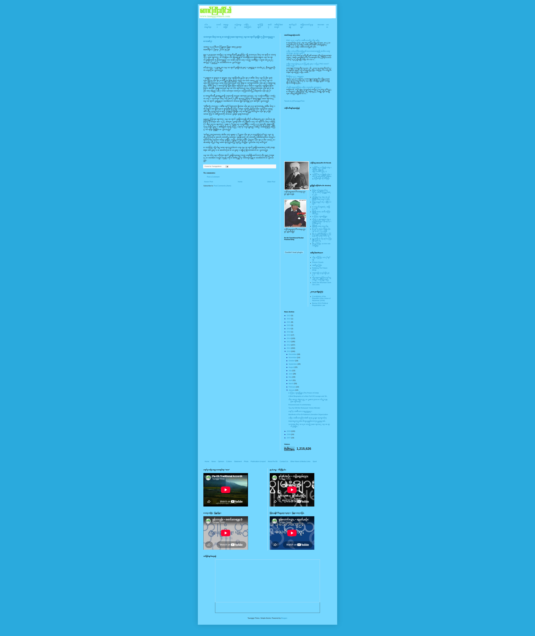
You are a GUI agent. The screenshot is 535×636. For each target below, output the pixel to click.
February (292, 387)
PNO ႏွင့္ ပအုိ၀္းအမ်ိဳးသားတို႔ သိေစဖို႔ (302, 40)
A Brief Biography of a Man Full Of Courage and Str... (308, 396)
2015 (289, 335)
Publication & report (258, 461)
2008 (289, 434)
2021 (289, 322)
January (292, 390)
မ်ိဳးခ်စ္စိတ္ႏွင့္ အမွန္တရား (295, 76)
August (291, 367)
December (293, 354)
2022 (289, 319)
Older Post (271, 182)
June (291, 374)
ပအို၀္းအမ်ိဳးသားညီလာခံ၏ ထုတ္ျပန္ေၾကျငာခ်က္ (307, 418)
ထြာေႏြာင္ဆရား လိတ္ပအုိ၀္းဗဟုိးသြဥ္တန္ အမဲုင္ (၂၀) (321, 192)
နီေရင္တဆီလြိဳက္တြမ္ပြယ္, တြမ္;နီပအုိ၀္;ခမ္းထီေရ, (321, 235)
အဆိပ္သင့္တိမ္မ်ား (317, 265)
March (291, 384)
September (293, 364)
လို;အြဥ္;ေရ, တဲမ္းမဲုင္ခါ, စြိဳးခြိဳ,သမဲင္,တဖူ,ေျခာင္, (321, 198)
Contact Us (284, 461)
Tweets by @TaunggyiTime (294, 101)
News (213, 461)
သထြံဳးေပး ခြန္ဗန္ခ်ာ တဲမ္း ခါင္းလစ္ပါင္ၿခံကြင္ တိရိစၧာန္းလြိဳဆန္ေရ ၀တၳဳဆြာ (321, 176)
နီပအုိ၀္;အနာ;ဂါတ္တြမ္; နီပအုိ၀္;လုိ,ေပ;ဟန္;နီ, (321, 230)
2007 (289, 438)
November (293, 357)
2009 (289, 431)
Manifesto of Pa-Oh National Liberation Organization (308, 414)
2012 (289, 345)
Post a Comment (213, 177)
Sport (315, 461)
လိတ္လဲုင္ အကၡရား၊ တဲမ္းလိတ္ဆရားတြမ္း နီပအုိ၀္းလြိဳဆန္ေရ (321, 221)
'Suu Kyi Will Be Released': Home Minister (304, 408)
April (291, 380)
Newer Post (208, 182)
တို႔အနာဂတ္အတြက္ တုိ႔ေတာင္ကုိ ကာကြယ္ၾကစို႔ (321, 279)
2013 (289, 342)
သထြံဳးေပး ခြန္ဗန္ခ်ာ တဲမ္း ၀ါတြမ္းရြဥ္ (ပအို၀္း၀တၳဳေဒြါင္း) (321, 170)
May (290, 377)
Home (240, 182)
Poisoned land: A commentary (299, 405)
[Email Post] (226, 166)
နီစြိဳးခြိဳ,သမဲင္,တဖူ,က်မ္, (320, 226)
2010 (289, 351)
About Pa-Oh (273, 461)
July (290, 371)
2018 (289, 329)
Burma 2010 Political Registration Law (320, 304)
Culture (229, 461)
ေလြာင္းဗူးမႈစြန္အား (319, 216)
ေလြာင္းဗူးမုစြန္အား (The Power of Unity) (303, 393)
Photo (246, 461)
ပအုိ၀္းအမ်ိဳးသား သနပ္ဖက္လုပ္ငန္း (300, 411)
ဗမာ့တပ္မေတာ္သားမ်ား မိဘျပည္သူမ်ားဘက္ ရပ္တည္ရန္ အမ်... (307, 421)
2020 (289, 325)
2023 (289, 316)
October (292, 361)
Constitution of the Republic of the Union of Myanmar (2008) (321, 298)
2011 (289, 348)
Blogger (284, 618)
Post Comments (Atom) (222, 186)
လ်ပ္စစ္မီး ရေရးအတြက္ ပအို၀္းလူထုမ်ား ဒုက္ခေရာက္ (303, 87)
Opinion (221, 461)
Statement (238, 461)
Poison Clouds (317, 262)
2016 (289, 332)
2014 (289, 338)
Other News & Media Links (300, 461)
